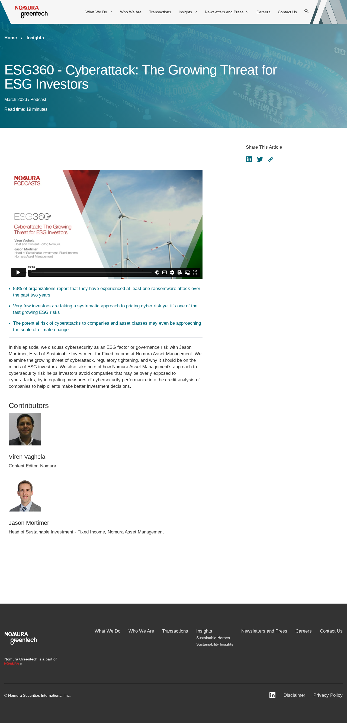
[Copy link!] (271, 159)
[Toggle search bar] (306, 12)
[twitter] (260, 159)
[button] (271, 159)
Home (10, 37)
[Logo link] (20, 638)
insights (35, 37)
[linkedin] (249, 159)
